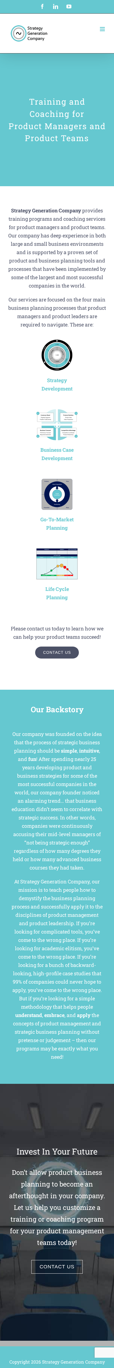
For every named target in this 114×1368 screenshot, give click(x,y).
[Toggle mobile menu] (103, 29)
